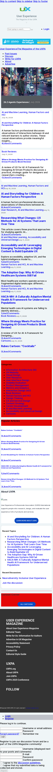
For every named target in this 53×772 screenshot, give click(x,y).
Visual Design (13, 375)
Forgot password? (9, 734)
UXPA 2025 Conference (17, 680)
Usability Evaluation (16, 382)
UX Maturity (12, 372)
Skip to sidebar (25, 1)
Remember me (30, 734)
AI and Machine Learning (14, 112)
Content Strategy (15, 403)
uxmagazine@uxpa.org (32, 708)
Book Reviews (9, 151)
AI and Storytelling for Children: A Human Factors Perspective (28, 537)
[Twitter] (20, 696)
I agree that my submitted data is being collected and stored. (22, 766)
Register (9, 718)
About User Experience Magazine (22, 628)
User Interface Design (17, 380)
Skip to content (8, 1)
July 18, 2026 (7, 118)
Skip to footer (40, 1)
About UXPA (12, 672)
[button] (26, 22)
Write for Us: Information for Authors (24, 635)
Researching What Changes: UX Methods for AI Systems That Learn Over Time (29, 543)
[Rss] (40, 696)
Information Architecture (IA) (21, 370)
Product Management (17, 385)
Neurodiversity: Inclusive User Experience (24, 578)
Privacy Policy (13, 646)
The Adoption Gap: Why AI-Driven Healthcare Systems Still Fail (25, 555)
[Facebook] (9, 696)
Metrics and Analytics (17, 388)
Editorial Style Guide (16, 654)
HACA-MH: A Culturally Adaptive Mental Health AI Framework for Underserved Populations (28, 562)
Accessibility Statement (18, 643)
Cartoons (6, 340)
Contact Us (11, 650)
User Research (9, 210)
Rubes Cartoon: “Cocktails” (18, 346)
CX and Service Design (18, 401)
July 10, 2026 (16, 341)
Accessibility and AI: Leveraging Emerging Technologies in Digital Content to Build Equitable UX (29, 549)
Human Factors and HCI (13, 264)
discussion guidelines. (29, 762)
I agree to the (21, 762)
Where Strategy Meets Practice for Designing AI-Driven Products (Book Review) (25, 160)
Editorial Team (13, 632)
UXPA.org (11, 668)
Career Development (17, 406)
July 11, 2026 (7, 154)
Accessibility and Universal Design (24, 411)
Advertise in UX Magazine (19, 639)
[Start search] (32, 29)
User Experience (27, 16)
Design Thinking (14, 398)
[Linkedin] (30, 696)
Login (8, 716)
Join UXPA (11, 676)
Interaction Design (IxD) (18, 390)
